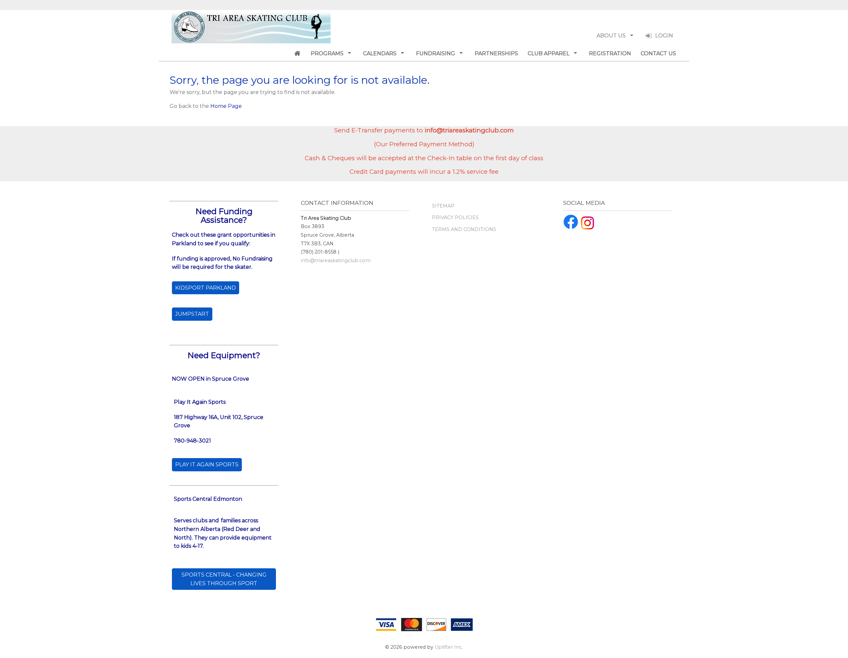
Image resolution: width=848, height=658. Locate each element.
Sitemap (443, 206)
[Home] (297, 53)
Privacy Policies (455, 217)
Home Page (226, 106)
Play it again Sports (206, 464)
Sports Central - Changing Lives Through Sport (224, 579)
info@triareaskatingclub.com (336, 260)
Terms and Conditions (464, 229)
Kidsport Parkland (205, 288)
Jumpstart (192, 314)
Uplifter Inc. (449, 647)
